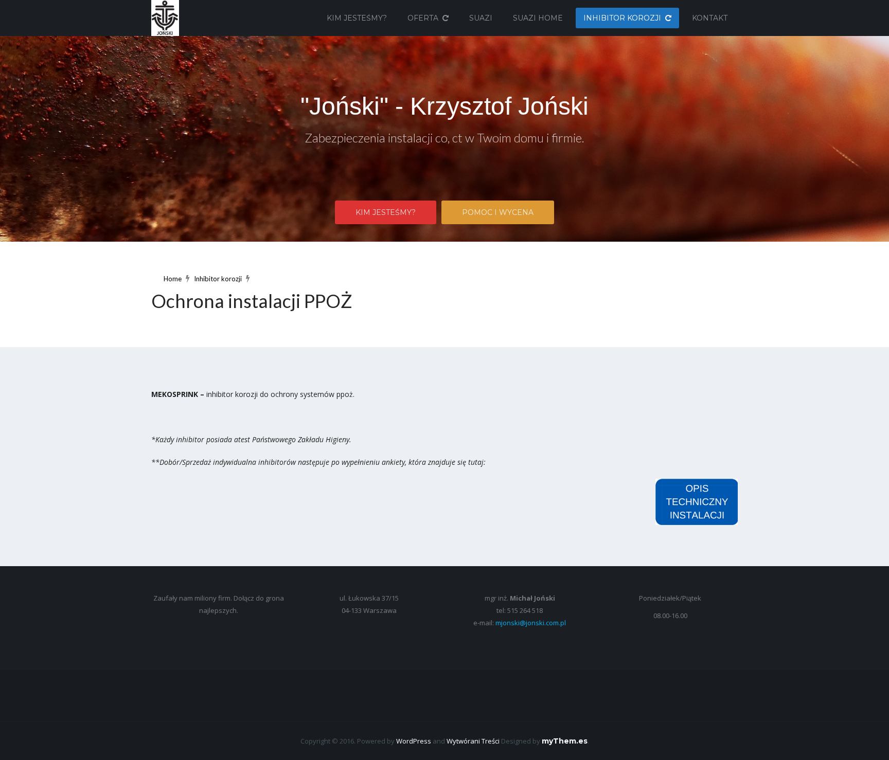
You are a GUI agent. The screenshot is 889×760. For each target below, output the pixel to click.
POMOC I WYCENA (498, 212)
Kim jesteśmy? (357, 18)
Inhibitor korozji (622, 18)
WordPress (413, 741)
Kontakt (709, 18)
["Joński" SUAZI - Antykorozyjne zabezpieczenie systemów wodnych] (165, 17)
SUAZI (480, 18)
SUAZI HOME (538, 18)
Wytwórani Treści (473, 741)
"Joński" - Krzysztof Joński (444, 106)
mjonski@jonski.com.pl (530, 622)
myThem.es (565, 741)
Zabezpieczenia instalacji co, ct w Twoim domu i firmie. (444, 137)
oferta (422, 18)
